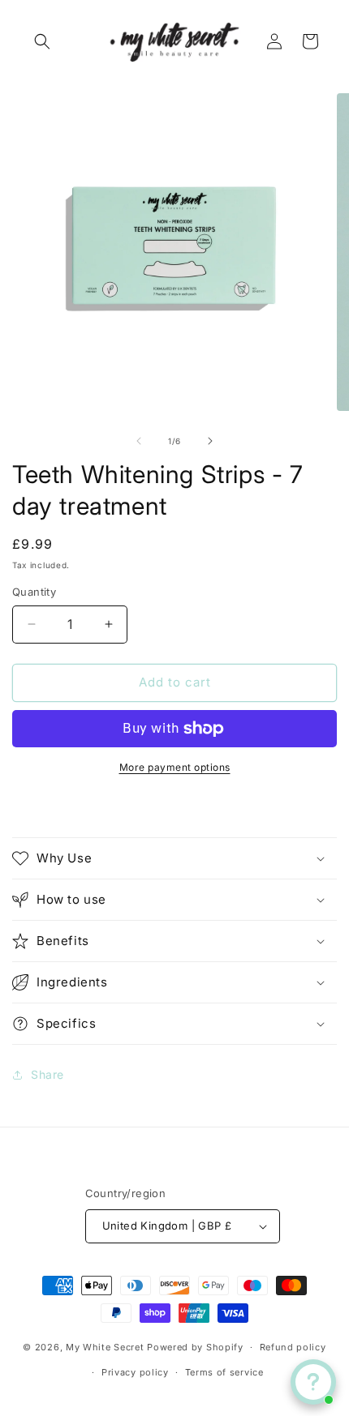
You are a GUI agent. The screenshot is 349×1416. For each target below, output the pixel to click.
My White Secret (105, 1347)
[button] (42, 41)
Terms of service (224, 1372)
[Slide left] (139, 441)
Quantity (34, 591)
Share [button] (47, 1074)
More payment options (175, 767)
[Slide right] (210, 441)
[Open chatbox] (313, 1382)
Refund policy (293, 1347)
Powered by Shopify (195, 1347)
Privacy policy (135, 1372)
